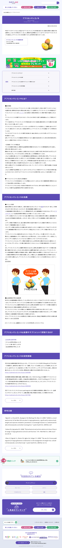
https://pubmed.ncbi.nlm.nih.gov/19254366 (18, 372)
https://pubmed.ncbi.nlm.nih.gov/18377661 (18, 395)
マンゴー (21, 113)
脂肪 (42, 206)
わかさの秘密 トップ (7, 12)
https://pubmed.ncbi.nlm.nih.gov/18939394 (18, 386)
